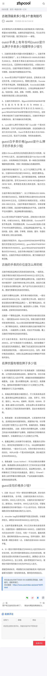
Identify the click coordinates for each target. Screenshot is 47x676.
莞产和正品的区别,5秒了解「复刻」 (15, 606)
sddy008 (9, 21)
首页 (11, 9)
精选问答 (18, 9)
